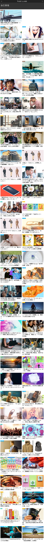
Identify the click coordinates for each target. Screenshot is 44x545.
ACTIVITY (24, 302)
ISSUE (1, 97)
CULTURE (2, 10)
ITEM (23, 97)
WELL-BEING (2, 43)
